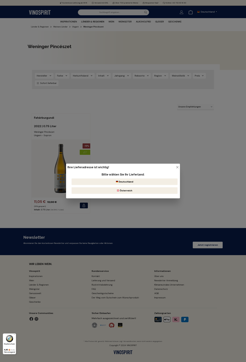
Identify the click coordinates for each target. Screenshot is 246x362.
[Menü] (14, 335)
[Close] (177, 167)
